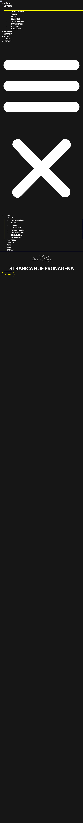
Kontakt (8, 41)
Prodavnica (9, 31)
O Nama (7, 39)
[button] (41, 127)
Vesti (6, 36)
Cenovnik (8, 34)
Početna (8, 3)
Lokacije (8, 6)
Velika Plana (16, 29)
